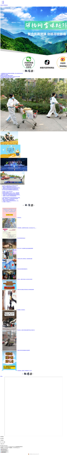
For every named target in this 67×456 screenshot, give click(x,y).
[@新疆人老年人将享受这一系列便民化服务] (9, 258)
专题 (3, 2)
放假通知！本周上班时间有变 (7, 191)
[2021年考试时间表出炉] (9, 238)
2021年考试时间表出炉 (21, 238)
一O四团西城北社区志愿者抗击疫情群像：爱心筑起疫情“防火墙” (11, 73)
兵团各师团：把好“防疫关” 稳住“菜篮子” (7, 77)
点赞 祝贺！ (19, 217)
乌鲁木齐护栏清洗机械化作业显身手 (23, 350)
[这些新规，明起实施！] (9, 309)
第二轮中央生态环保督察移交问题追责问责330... (10, 189)
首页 (3, 1)
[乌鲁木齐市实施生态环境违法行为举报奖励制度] (9, 289)
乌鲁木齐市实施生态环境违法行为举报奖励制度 (25, 289)
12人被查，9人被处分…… (6, 201)
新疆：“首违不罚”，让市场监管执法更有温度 (10, 198)
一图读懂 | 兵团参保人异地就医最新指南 (9, 195)
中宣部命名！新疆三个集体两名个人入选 (24, 370)
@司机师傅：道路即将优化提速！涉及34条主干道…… (26, 227)
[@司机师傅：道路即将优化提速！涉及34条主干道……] (9, 227)
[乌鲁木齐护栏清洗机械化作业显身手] (9, 350)
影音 (3, 3)
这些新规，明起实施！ (21, 309)
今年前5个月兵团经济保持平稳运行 (8, 199)
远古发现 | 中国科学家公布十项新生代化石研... (10, 185)
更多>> (1, 376)
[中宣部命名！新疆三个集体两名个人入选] (9, 370)
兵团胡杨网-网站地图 (4, 448)
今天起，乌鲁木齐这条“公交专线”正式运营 (24, 279)
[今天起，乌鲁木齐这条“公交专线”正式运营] (9, 279)
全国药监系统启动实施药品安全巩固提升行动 (10, 188)
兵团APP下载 (2, 5)
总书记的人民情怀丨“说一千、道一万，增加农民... (11, 192)
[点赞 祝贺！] (9, 217)
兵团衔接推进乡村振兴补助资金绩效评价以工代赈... (11, 197)
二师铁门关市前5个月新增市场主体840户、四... (10, 200)
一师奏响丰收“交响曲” (4, 74)
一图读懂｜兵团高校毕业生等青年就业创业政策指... (11, 187)
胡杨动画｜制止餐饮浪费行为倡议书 (6, 75)
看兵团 (6, 5)
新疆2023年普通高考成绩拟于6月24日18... (9, 186)
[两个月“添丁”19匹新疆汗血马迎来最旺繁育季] (9, 248)
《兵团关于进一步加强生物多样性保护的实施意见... (11, 194)
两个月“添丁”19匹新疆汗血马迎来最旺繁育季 (25, 248)
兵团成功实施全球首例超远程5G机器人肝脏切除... (11, 193)
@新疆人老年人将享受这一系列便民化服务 (24, 258)
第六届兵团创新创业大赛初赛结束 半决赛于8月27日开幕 (10, 76)
